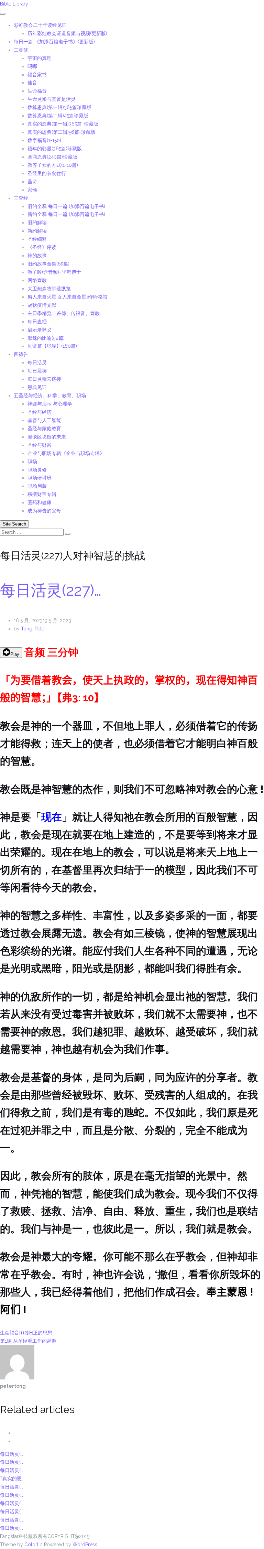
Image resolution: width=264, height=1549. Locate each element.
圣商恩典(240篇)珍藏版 (52, 157)
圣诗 (32, 181)
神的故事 (37, 255)
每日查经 (37, 321)
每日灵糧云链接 (44, 379)
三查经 (21, 198)
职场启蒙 (37, 486)
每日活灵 (37, 362)
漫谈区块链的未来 (47, 437)
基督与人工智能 (45, 420)
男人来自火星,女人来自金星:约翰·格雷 (68, 297)
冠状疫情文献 (42, 305)
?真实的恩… (12, 1478)
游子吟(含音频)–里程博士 (54, 272)
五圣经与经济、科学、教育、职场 (50, 395)
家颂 (32, 190)
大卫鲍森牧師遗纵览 (49, 288)
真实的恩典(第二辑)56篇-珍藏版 (62, 132)
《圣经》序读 (42, 247)
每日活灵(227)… (50, 590)
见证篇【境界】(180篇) (52, 346)
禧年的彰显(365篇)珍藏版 (55, 148)
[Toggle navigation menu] (3, 14)
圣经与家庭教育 (44, 428)
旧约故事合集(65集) (48, 264)
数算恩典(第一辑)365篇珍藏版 (59, 107)
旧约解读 (37, 222)
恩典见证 (37, 387)
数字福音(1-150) (44, 140)
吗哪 (32, 66)
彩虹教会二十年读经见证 (40, 25)
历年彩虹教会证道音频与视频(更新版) (67, 33)
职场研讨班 (40, 477)
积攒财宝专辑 (42, 494)
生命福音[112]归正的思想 (26, 1332)
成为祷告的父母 (44, 510)
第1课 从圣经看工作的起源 (28, 1341)
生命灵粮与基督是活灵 (52, 99)
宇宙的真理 (40, 58)
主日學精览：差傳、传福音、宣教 (64, 313)
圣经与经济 (40, 412)
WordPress (85, 1544)
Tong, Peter (33, 628)
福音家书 (37, 74)
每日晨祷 (37, 370)
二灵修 (21, 50)
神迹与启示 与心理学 (50, 404)
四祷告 (21, 354)
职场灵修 (37, 470)
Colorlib (33, 1544)
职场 (32, 461)
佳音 (32, 82)
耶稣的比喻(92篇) (46, 338)
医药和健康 (40, 502)
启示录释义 (40, 330)
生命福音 (37, 91)
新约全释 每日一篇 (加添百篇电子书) (66, 214)
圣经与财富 (40, 445)
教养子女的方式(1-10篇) (53, 165)
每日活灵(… (11, 1454)
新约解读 (37, 231)
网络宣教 (37, 280)
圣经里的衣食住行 (47, 173)
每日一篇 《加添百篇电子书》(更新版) (54, 41)
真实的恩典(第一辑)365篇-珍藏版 (63, 124)
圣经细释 (37, 239)
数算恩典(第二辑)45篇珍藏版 (58, 115)
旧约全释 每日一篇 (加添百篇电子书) (66, 206)
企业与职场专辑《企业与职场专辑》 (66, 453)
